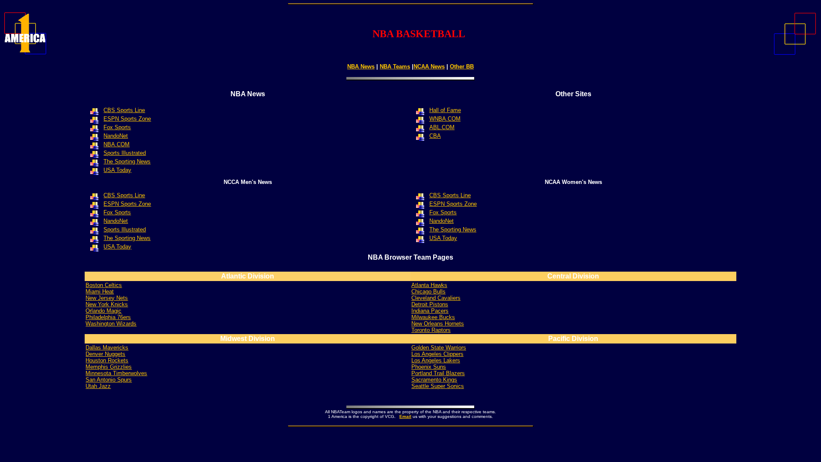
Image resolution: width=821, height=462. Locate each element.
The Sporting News (127, 238)
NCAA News (429, 66)
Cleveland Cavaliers (436, 298)
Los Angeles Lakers (435, 360)
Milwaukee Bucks (433, 317)
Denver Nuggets (105, 354)
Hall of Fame (445, 110)
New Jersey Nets (107, 298)
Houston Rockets (107, 360)
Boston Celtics (104, 285)
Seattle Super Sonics (437, 386)
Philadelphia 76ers (108, 317)
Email (405, 416)
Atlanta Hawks (429, 285)
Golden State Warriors (438, 347)
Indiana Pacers (430, 311)
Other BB (462, 66)
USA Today (117, 246)
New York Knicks (107, 304)
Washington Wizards (111, 323)
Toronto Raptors (431, 330)
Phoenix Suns (428, 367)
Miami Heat (100, 291)
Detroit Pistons (429, 304)
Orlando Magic (103, 311)
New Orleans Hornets (437, 323)
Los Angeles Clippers (437, 354)
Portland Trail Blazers (438, 373)
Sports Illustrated (124, 153)
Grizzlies (109, 367)
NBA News (361, 66)
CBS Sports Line (450, 195)
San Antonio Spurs (109, 379)
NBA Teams (395, 66)
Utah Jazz (98, 386)
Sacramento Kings (434, 379)
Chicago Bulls (428, 291)
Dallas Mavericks (107, 347)
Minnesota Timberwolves (116, 373)
